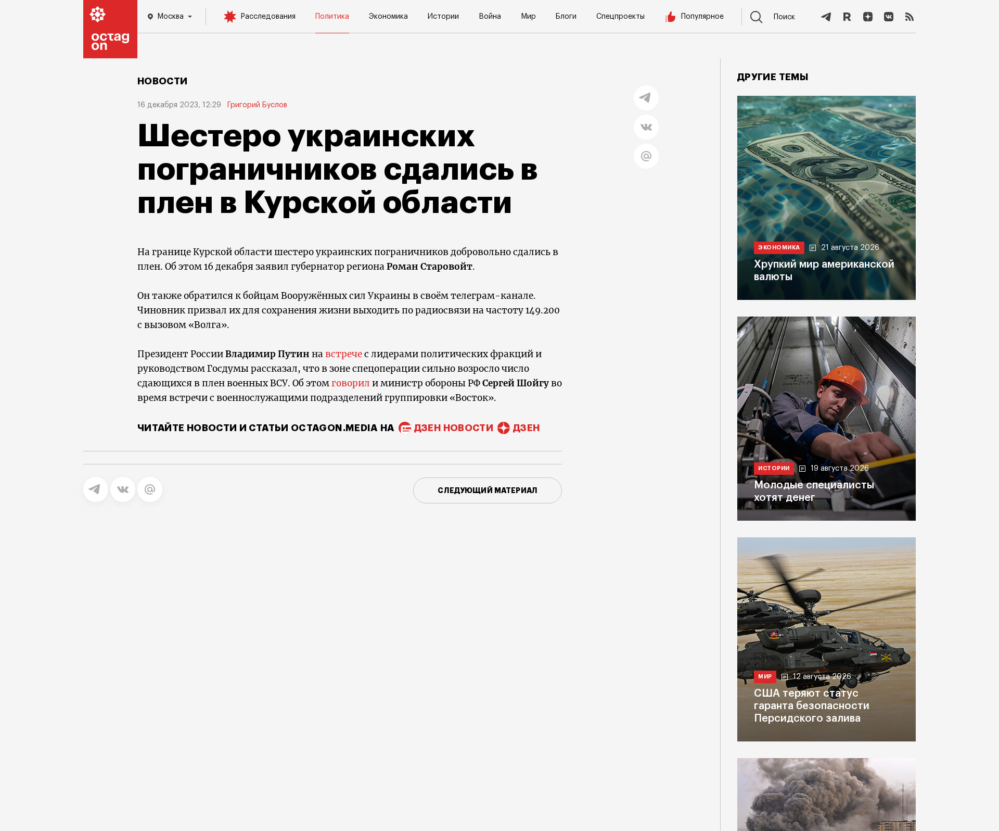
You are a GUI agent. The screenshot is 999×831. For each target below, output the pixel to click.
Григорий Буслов (257, 105)
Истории (443, 16)
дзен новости (453, 428)
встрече (343, 354)
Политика (332, 16)
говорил (350, 383)
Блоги (566, 16)
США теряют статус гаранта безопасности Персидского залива (811, 706)
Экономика (388, 16)
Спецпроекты (620, 16)
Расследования (268, 16)
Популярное (702, 16)
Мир (528, 16)
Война (490, 16)
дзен (526, 428)
